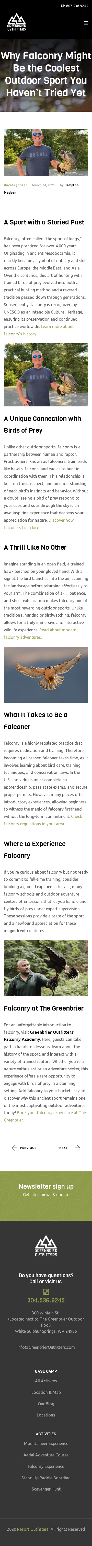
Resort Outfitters (33, 1529)
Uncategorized (16, 185)
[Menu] (86, 22)
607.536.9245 (77, 6)
